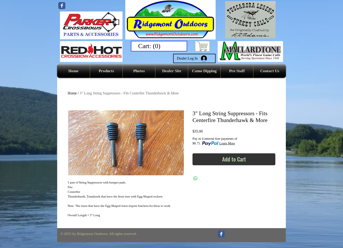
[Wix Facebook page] (61, 5)
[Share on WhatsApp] (195, 178)
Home (72, 93)
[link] (150, 46)
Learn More (227, 143)
